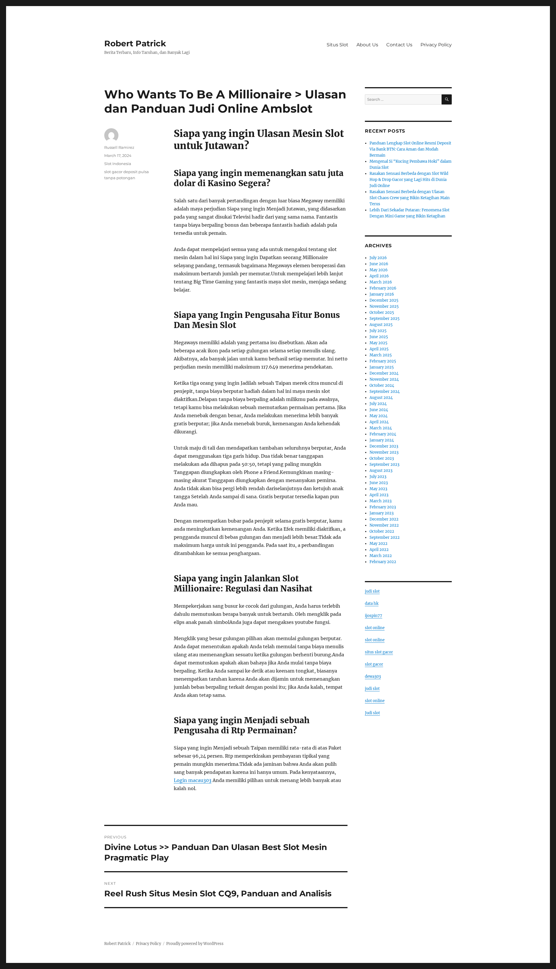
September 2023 (384, 464)
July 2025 (378, 330)
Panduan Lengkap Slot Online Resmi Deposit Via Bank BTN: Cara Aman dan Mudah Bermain (410, 149)
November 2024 (384, 379)
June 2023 (379, 482)
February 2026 (383, 288)
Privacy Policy (436, 44)
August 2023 (381, 470)
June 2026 (379, 263)
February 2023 (383, 507)
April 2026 (379, 276)
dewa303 (373, 676)
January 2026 (382, 294)
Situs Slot (337, 44)
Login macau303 (192, 780)
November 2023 (384, 452)
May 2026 (379, 270)
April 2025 (379, 349)
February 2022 (383, 561)
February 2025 (383, 361)
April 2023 (379, 494)
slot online (375, 627)
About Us (367, 44)
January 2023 (382, 513)
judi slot (372, 591)
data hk (371, 603)
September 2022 (385, 537)
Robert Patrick (135, 43)
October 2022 (382, 531)
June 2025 (379, 336)
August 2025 (381, 324)
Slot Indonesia (117, 163)
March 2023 (381, 501)
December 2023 (384, 446)
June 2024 (379, 409)
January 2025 (382, 367)
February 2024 (383, 434)
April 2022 (379, 549)
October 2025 (382, 312)
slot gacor (374, 664)
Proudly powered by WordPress (195, 943)
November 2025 (384, 306)
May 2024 (378, 415)
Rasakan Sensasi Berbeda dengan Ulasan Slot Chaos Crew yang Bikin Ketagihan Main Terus (410, 197)
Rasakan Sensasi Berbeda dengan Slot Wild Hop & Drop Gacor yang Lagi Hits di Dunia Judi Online (409, 179)
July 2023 (378, 476)
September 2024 (385, 391)
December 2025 (384, 300)
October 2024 (382, 385)
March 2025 (381, 355)
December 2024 (384, 373)
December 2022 (384, 519)
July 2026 (378, 257)
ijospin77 (373, 615)
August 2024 (381, 397)
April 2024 (379, 422)
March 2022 (381, 555)
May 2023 (378, 488)
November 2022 (384, 525)
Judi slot (372, 712)
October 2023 (382, 458)
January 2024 (382, 440)
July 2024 (378, 403)
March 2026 (381, 282)
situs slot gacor (379, 652)
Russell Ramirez (119, 147)
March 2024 (381, 428)
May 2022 (378, 543)
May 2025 (378, 342)
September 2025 (385, 318)
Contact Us (399, 44)
